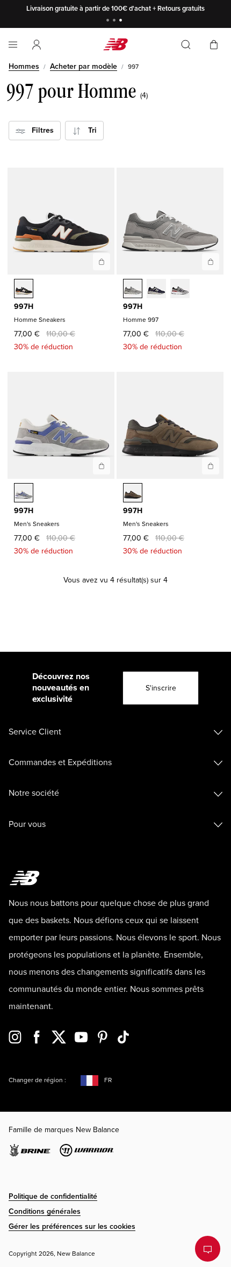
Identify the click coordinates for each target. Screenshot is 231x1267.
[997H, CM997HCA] (132, 290)
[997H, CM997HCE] (156, 290)
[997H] (101, 261)
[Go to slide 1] (109, 21)
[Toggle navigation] (12, 44)
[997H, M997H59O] (23, 494)
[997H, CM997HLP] (23, 290)
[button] (36, 44)
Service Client (35, 731)
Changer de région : (37, 1080)
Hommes (24, 66)
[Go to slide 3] (122, 21)
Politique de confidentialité (53, 1196)
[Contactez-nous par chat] (207, 1249)
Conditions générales (45, 1211)
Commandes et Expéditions (60, 762)
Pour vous (27, 824)
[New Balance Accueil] (115, 44)
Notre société (34, 793)
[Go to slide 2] (115, 21)
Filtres (39, 130)
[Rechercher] (185, 44)
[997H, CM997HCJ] (180, 290)
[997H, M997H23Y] (132, 494)
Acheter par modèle (83, 66)
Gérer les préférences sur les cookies (72, 1226)
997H (23, 306)
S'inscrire (161, 688)
